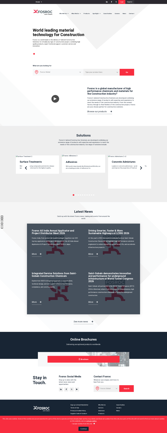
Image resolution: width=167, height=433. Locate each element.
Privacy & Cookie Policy (78, 410)
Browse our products (97, 111)
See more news (81, 321)
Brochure (84, 359)
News (124, 13)
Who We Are (102, 405)
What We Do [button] (75, 13)
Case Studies (107, 13)
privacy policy (91, 421)
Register (129, 2)
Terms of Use (74, 408)
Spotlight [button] (96, 13)
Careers (117, 13)
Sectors (100, 408)
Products (87, 13)
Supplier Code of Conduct (78, 413)
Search (126, 389)
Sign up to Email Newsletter (79, 405)
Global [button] (38, 2)
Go (127, 72)
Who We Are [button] (63, 13)
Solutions (101, 410)
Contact (131, 13)
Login (122, 2)
